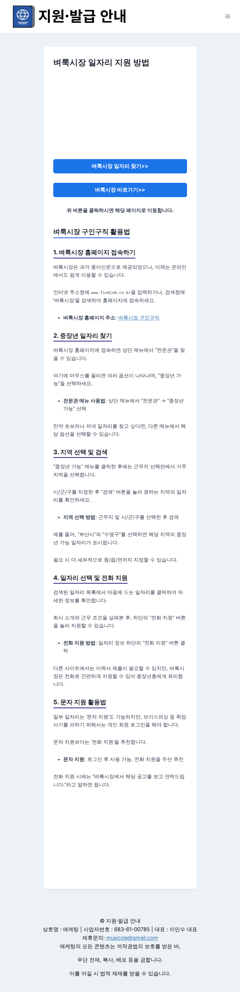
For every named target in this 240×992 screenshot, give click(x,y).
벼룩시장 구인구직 (139, 318)
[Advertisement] (120, 117)
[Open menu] (227, 16)
